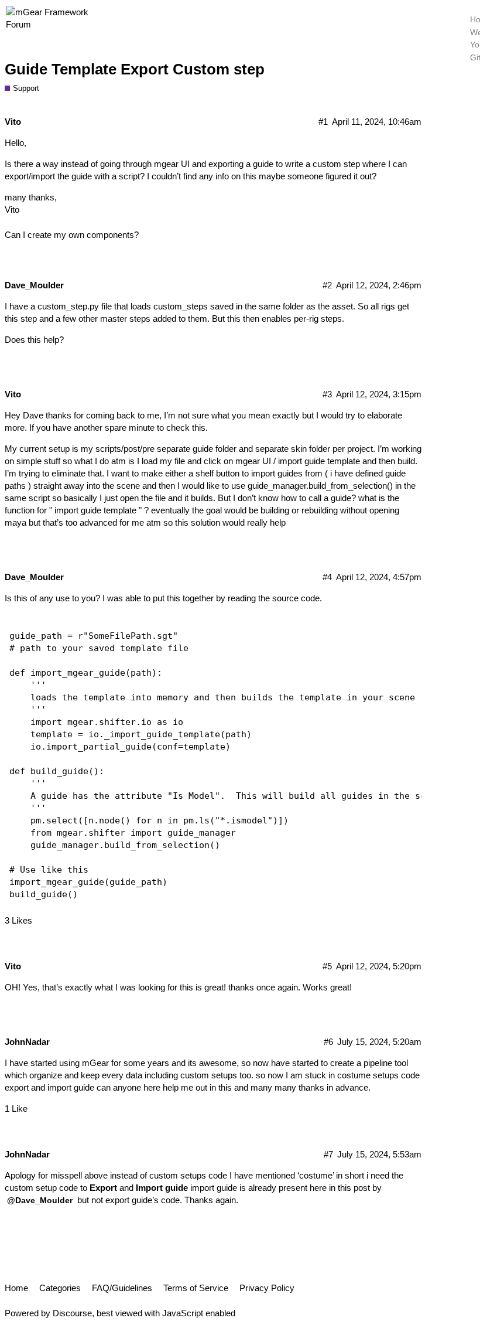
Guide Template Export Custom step (135, 69)
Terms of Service (195, 1288)
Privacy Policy (266, 1288)
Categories (60, 1288)
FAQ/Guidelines (122, 1288)
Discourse (72, 1313)
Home (16, 1288)
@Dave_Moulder (40, 1200)
